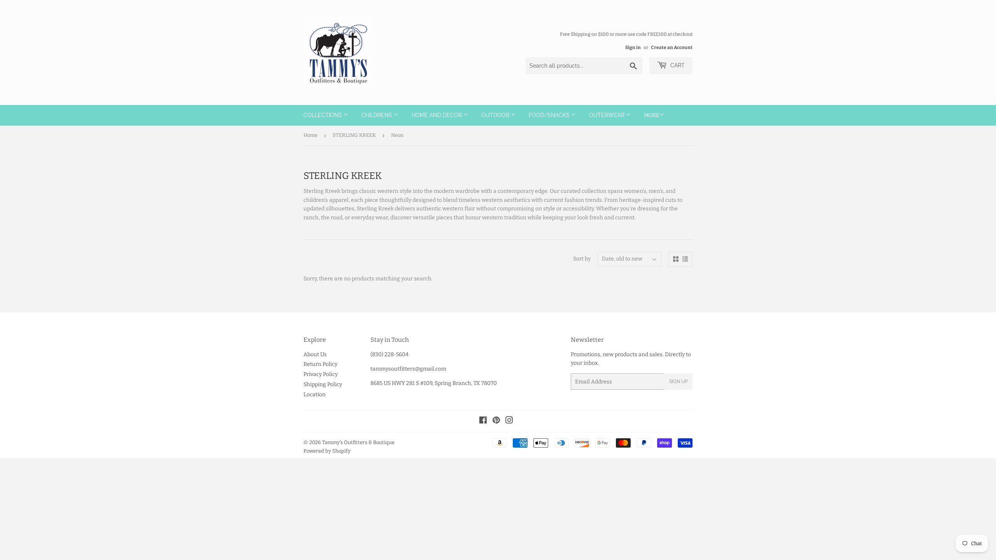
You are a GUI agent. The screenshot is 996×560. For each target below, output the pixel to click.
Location (314, 394)
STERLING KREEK (354, 135)
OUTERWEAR (607, 115)
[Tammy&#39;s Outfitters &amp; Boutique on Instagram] (509, 421)
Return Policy (320, 364)
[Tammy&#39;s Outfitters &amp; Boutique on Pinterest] (496, 421)
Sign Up (678, 381)
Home (310, 135)
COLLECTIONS (323, 115)
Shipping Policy (322, 384)
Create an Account (672, 47)
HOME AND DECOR (437, 115)
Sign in (633, 47)
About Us (315, 354)
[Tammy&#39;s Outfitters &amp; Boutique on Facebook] (483, 421)
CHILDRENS (377, 115)
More (651, 115)
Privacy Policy (320, 374)
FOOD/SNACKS (550, 115)
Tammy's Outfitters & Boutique (358, 442)
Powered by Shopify (327, 451)
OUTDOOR (496, 115)
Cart (677, 65)
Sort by (582, 259)
